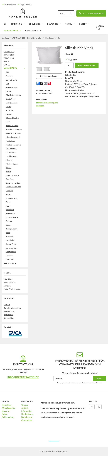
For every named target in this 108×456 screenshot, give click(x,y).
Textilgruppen (11, 229)
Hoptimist (10, 240)
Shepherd (10, 209)
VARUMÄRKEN (11, 30)
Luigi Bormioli (12, 156)
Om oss (7, 305)
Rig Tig (8, 194)
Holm (8, 122)
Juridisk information (12, 308)
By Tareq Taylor (12, 248)
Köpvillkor (8, 279)
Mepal (8, 168)
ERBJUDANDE (32, 30)
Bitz (7, 84)
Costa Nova (10, 99)
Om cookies (9, 318)
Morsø (8, 171)
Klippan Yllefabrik (13, 133)
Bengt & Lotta (11, 80)
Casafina (9, 255)
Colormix (10, 259)
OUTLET (83, 24)
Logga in (7, 286)
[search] (70, 13)
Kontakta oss (9, 311)
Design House (11, 103)
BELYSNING (52, 24)
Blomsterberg (11, 87)
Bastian (9, 76)
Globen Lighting (12, 118)
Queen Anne (11, 244)
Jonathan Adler (12, 125)
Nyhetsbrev (8, 314)
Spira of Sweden (12, 217)
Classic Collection (13, 95)
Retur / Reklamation (12, 289)
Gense (8, 114)
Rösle (8, 206)
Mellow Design (12, 164)
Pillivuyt (9, 190)
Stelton (9, 221)
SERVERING (34, 24)
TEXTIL (68, 24)
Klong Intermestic (13, 137)
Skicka (99, 378)
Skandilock (10, 213)
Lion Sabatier (11, 148)
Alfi (7, 72)
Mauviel (9, 160)
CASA (8, 91)
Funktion (9, 110)
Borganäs (10, 236)
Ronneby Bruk (12, 198)
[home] (5, 24)
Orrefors (9, 179)
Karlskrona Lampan (14, 129)
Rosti (8, 202)
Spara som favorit (49, 76)
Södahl (8, 225)
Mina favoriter (10, 282)
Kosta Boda (10, 141)
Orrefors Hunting (13, 183)
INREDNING (16, 24)
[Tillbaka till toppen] (102, 452)
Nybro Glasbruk (12, 175)
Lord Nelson (11, 152)
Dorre (8, 106)
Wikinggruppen (62, 451)
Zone (8, 232)
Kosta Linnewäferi (13, 145)
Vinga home (11, 251)
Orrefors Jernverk (13, 187)
